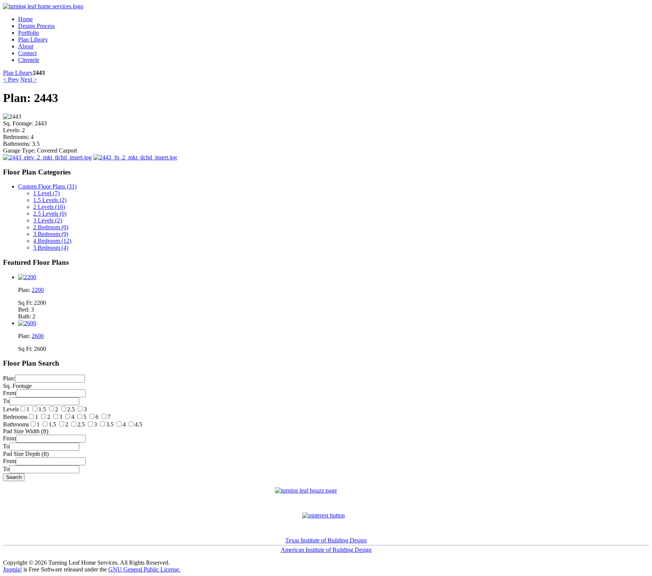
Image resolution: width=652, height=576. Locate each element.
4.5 (138, 424)
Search (14, 477)
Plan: (9, 378)
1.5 (42, 409)
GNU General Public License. (144, 569)
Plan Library (18, 72)
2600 (38, 336)
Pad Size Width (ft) (25, 431)
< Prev (11, 79)
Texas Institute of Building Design (326, 540)
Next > (28, 79)
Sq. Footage (17, 386)
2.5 (71, 409)
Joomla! (12, 569)
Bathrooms (16, 424)
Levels (11, 409)
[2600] (27, 323)
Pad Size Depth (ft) (26, 454)
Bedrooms (15, 417)
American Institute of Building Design (326, 550)
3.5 (110, 424)
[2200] (27, 277)
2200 (38, 290)
